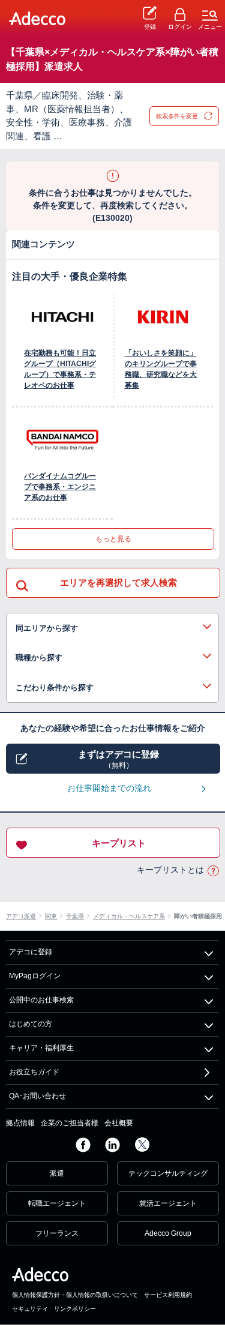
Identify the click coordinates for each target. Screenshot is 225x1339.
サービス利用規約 (168, 1295)
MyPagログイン (35, 976)
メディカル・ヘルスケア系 (129, 916)
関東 (51, 916)
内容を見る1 (112, 628)
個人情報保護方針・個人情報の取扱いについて (75, 1295)
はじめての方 (30, 1024)
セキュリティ (30, 1308)
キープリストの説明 (213, 870)
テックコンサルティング (168, 1173)
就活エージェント (168, 1203)
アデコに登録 (30, 952)
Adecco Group (168, 1233)
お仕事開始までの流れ (109, 788)
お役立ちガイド (34, 1072)
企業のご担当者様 (69, 1123)
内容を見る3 (112, 688)
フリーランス (57, 1233)
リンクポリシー (75, 1308)
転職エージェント (57, 1203)
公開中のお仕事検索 (41, 1000)
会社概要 (118, 1123)
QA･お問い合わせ (37, 1096)
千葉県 (75, 916)
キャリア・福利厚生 (41, 1048)
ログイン (180, 26)
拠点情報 (20, 1123)
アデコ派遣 (21, 916)
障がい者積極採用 (198, 916)
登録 (150, 26)
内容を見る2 (112, 658)
